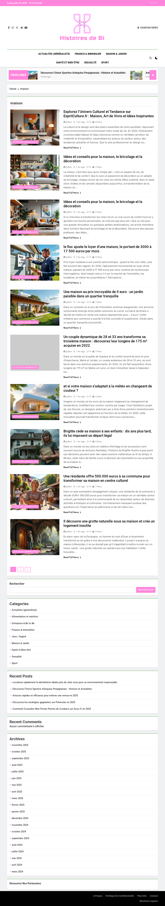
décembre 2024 (20, 818)
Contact (154, 896)
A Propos (97, 896)
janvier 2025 (18, 811)
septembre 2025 (20, 758)
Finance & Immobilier (88, 53)
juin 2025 (16, 778)
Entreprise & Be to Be (23, 623)
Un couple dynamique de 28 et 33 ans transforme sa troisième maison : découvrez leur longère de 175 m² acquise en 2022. (105, 341)
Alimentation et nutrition (25, 616)
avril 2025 (17, 791)
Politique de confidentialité (120, 896)
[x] (17, 28)
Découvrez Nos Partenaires (25, 883)
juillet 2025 (18, 771)
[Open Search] (150, 58)
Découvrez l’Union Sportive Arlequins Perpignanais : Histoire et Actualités (62, 72)
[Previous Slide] (151, 3)
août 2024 (17, 844)
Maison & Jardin (116, 53)
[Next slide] (156, 3)
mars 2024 (17, 871)
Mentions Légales (149, 901)
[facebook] (9, 28)
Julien (69, 122)
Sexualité (90, 62)
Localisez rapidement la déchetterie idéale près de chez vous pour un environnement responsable (65, 682)
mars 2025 (17, 798)
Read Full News (71, 147)
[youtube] (26, 28)
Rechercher (17, 583)
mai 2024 (17, 858)
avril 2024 (17, 864)
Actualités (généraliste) (54, 53)
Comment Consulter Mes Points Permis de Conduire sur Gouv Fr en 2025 (52, 708)
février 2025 (18, 804)
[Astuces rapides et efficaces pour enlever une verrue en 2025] (115, 77)
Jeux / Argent (19, 636)
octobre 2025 (19, 751)
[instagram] (13, 28)
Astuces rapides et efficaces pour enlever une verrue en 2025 (45, 695)
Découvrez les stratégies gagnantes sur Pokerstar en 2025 (115, 3)
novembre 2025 (20, 745)
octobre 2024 (19, 831)
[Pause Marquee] (153, 75)
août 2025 (17, 765)
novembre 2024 (20, 825)
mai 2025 (17, 784)
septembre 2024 (20, 838)
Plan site (142, 896)
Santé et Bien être (67, 62)
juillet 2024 (18, 851)
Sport (105, 62)
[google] (21, 28)
